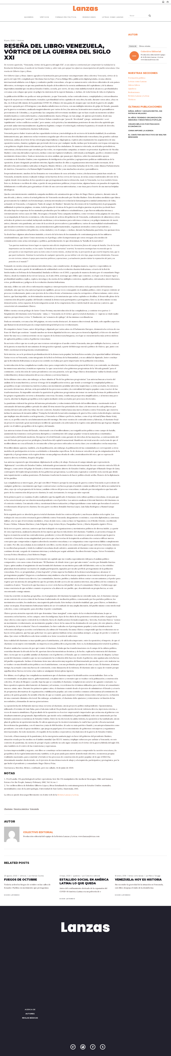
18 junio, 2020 (9, 40)
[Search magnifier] (149, 15)
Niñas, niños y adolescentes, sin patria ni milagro (145, 112)
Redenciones (134, 92)
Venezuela (34, 809)
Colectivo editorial (151, 51)
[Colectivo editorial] (134, 55)
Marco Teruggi (153, 876)
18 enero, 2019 (120, 876)
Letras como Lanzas (137, 81)
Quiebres (132, 88)
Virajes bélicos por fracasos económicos (143, 125)
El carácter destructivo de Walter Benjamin (147, 136)
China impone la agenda (140, 130)
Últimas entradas (144, 46)
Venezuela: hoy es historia (138, 879)
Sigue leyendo (12, 895)
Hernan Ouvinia (36, 876)
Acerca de (132, 46)
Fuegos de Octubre (20, 879)
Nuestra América (21, 809)
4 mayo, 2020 (65, 876)
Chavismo (8, 809)
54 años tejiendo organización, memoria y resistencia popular (145, 118)
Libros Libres (134, 85)
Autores (30, 1014)
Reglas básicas (30, 1018)
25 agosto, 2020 (10, 876)
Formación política (136, 78)
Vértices (20, 40)
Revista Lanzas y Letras (68, 795)
